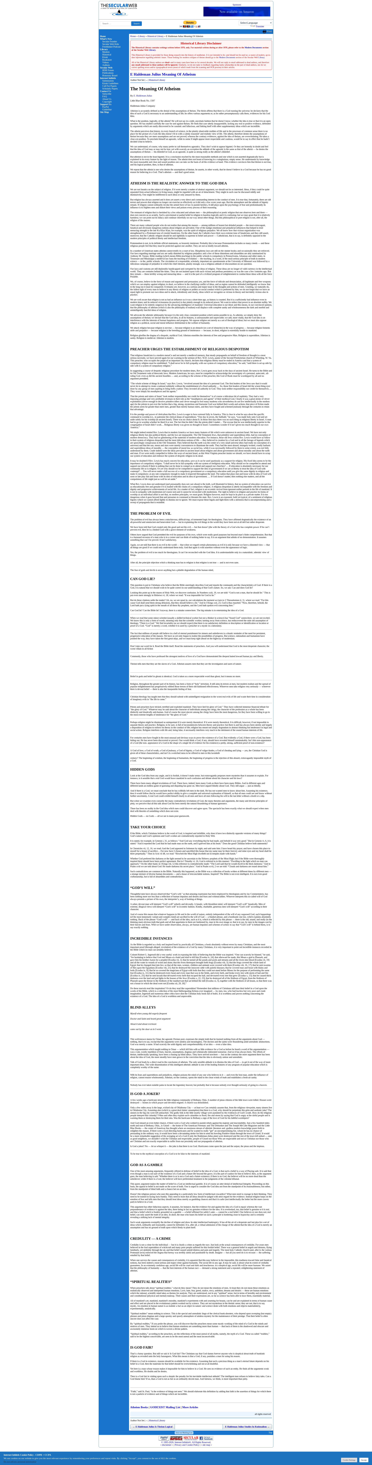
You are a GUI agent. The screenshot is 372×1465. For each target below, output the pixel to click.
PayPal (105, 107)
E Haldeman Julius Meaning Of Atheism (163, 74)
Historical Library (155, 36)
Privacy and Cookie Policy (187, 1445)
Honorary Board (109, 75)
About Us (106, 99)
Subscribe (106, 94)
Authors (106, 65)
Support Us (105, 104)
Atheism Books (139, 1407)
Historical (106, 54)
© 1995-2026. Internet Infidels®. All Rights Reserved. (186, 1442)
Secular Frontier (109, 41)
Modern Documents (253, 47)
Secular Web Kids (110, 44)
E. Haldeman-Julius (143, 95)
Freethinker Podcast (111, 46)
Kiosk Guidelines (110, 83)
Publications (107, 73)
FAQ (104, 96)
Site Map (104, 112)
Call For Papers (109, 86)
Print (269, 31)
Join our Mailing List (184, 1433)
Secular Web (106, 67)
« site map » (206, 1445)
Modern (106, 52)
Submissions (108, 80)
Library (104, 49)
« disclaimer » (166, 1445)
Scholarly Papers (110, 88)
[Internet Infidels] (119, 15)
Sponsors (237, 4)
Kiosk (105, 57)
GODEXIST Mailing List (165, 1407)
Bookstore (107, 60)
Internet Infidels (108, 78)
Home (103, 36)
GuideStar (107, 109)
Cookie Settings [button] (349, 1460)
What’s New (106, 39)
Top (270, 1432)
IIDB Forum (108, 70)
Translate (260, 26)
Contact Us (105, 91)
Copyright (107, 101)
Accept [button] (364, 1460)
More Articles (190, 1407)
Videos (105, 62)
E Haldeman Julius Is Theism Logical (152, 1426)
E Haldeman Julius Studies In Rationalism (247, 1426)
